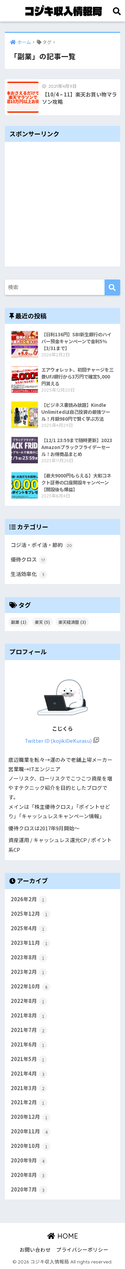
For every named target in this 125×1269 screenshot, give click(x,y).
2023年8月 (27, 957)
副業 (18, 622)
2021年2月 (27, 1102)
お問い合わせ (35, 1249)
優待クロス (28, 559)
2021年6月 (27, 1044)
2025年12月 (29, 913)
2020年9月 (27, 1160)
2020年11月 (29, 1131)
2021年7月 (27, 1029)
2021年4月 (27, 1073)
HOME (66, 1236)
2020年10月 (29, 1145)
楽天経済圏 (72, 622)
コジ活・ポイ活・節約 (41, 544)
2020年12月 (29, 1116)
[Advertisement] (62, 204)
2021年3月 (27, 1088)
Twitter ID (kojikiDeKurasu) (58, 740)
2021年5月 (27, 1058)
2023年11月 (29, 942)
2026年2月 (27, 899)
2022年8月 (27, 1000)
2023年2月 (27, 971)
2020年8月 (27, 1174)
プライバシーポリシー (82, 1249)
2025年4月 (27, 928)
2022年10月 (29, 986)
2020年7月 (27, 1189)
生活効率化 (27, 573)
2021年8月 (27, 1015)
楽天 (42, 622)
